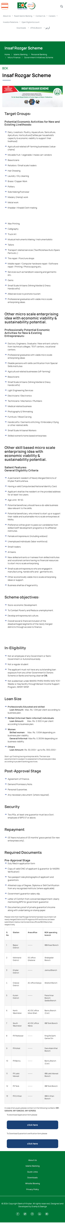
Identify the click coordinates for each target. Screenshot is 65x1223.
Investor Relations (10, 22)
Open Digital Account (30, 22)
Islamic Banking (21, 54)
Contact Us (40, 16)
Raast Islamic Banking (23, 16)
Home (7, 54)
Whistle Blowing (32, 1183)
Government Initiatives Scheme (38, 57)
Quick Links (32, 1171)
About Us (7, 16)
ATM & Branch (36, 28)
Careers (52, 16)
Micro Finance (14, 57)
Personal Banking (39, 54)
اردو (48, 27)
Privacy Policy (32, 1189)
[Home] (32, 5)
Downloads (21, 28)
